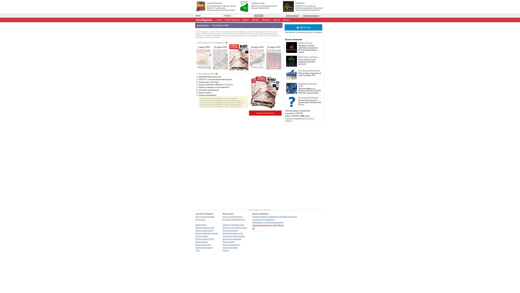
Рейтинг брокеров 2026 (205, 228)
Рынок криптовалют (230, 230)
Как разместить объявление (263, 219)
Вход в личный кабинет (205, 217)
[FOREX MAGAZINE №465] (203, 69)
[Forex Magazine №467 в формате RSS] (216, 74)
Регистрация (200, 219)
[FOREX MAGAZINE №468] (257, 69)
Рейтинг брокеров (232, 20)
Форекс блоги (201, 225)
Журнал (246, 20)
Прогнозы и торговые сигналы (235, 228)
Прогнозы (266, 20)
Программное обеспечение (233, 236)
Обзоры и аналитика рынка (233, 225)
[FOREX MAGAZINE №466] (220, 69)
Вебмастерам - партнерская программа (267, 222)
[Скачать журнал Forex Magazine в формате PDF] (265, 109)
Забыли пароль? (292, 16)
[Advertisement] (303, 165)
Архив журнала (202, 242)
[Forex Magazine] (204, 21)
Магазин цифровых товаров (207, 233)
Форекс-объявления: (293, 39)
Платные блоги (229, 242)
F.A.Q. (198, 250)
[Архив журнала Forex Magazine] (226, 43)
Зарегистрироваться (311, 16)
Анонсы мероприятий (231, 245)
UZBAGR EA (300, 3)
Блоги (219, 20)
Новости (276, 20)
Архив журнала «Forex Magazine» (211, 43)
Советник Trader (258, 3)
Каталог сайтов (202, 236)
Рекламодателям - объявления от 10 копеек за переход (274, 217)
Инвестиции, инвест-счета (233, 233)
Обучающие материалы (232, 239)
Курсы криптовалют (203, 245)
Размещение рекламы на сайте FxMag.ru (268, 225)
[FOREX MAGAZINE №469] (273, 69)
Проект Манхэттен (214, 3)
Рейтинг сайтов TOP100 (205, 239)
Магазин (255, 20)
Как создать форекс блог (233, 217)
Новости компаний (230, 247)
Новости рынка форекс (205, 230)
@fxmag (305, 27)
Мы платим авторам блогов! (234, 219)
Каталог (286, 20)
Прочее (226, 250)
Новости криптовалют (204, 247)
